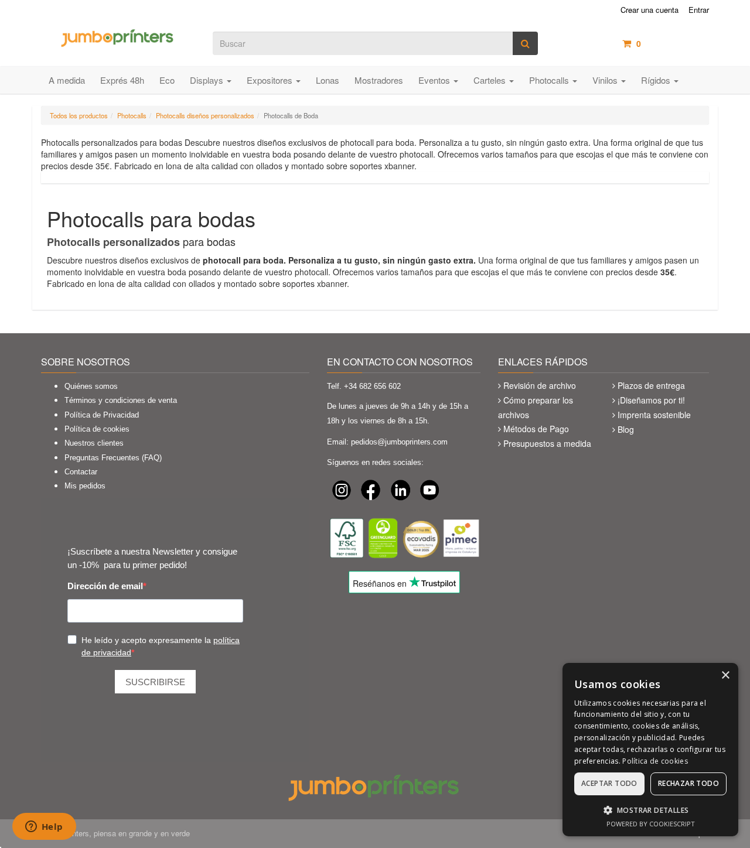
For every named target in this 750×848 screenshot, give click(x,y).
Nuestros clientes (94, 443)
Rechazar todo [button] (688, 783)
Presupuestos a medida (547, 443)
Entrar (698, 10)
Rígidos (657, 80)
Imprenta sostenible (654, 414)
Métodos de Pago (536, 429)
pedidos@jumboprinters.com (399, 441)
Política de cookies (96, 429)
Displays (208, 80)
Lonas (327, 80)
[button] (650, 809)
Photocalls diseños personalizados (205, 115)
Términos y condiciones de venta (120, 400)
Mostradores (378, 80)
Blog (626, 429)
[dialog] (650, 749)
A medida (67, 80)
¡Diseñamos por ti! (651, 400)
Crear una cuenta (650, 10)
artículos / (672, 43)
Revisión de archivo (539, 385)
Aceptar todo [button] (609, 783)
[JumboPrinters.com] (118, 37)
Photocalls (550, 80)
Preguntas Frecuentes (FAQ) (113, 457)
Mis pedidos (84, 485)
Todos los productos (79, 115)
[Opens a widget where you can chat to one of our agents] (44, 827)
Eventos (435, 80)
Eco (167, 80)
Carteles (490, 80)
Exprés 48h (122, 80)
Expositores (271, 80)
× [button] (725, 675)
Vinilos (606, 80)
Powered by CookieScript (650, 823)
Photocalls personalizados (113, 241)
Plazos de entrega (651, 385)
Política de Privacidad (101, 415)
